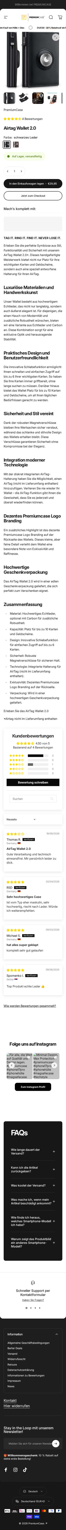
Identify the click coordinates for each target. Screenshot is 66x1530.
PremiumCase (13, 110)
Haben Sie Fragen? (33, 1299)
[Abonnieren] (55, 1443)
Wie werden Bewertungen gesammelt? (30, 1006)
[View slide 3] (35, 1308)
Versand (12, 1353)
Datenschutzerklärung (21, 1369)
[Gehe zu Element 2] (23, 98)
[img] (15, 834)
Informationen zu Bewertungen (26, 1375)
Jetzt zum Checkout (33, 195)
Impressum (14, 1380)
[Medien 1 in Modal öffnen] (55, 37)
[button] (13, 119)
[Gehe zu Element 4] (52, 98)
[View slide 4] (39, 1308)
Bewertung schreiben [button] (33, 782)
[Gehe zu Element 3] (38, 98)
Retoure (12, 1364)
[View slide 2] (31, 1308)
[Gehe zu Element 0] (9, 98)
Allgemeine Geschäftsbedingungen (29, 1342)
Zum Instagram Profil (33, 1086)
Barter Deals (15, 1348)
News (11, 1386)
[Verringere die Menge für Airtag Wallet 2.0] (8, 171)
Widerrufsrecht (16, 1359)
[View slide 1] (26, 1308)
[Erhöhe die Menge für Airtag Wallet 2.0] (21, 171)
